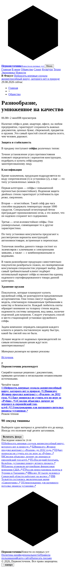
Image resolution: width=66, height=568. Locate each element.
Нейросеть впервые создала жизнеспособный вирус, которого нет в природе (30, 77)
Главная (6, 69)
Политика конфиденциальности (20, 554)
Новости (21, 72)
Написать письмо (41, 558)
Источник (7, 357)
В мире (16, 69)
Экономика (8, 72)
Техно (57, 69)
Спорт (37, 69)
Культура (47, 69)
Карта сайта (24, 558)
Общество (27, 69)
